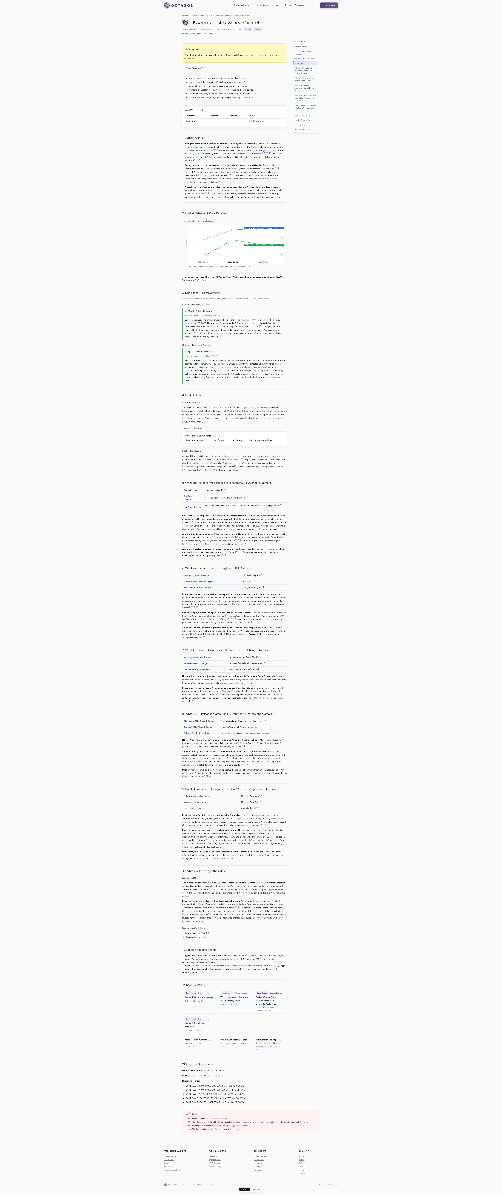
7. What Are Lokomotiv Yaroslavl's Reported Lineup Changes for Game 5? (228, 650)
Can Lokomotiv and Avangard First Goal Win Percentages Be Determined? (305, 108)
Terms (301, 1170)
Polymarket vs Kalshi (172, 1170)
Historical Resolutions (302, 129)
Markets (185, 15)
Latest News (169, 1159)
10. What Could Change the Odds (203, 871)
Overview (213, 1156)
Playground (258, 1170)
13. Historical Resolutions (197, 1064)
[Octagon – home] (178, 5)
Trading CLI (258, 1166)
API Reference (215, 1163)
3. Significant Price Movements (201, 292)
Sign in (314, 5)
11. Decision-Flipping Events (199, 949)
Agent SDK (258, 1163)
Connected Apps (261, 1156)
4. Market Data (191, 395)
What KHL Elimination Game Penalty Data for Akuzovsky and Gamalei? (305, 98)
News (278, 5)
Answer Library (215, 1166)
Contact (302, 1166)
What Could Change (302, 115)
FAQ (300, 1163)
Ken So (188, 33)
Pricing (288, 5)
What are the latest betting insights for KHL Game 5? (304, 79)
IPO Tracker (169, 1166)
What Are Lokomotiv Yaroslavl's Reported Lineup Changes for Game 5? (304, 88)
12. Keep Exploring (193, 985)
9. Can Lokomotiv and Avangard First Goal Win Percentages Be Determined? (230, 789)
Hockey (204, 15)
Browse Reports (171, 1156)
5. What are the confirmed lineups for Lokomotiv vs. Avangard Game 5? (227, 482)
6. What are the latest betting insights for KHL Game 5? (217, 568)
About (301, 1156)
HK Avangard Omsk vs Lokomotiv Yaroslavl (230, 15)
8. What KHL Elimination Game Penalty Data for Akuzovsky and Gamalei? (228, 713)
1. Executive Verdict (194, 68)
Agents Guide (215, 1159)
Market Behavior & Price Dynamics (303, 52)
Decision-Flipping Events (303, 120)
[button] (243, 5)
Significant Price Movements (305, 59)
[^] (210, 150)
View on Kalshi (190, 29)
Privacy (302, 1173)
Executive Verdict (300, 47)
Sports (195, 15)
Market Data (299, 63)
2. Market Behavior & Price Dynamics (205, 213)
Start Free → (329, 5)
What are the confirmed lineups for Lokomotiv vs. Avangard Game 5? (303, 70)
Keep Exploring (300, 125)
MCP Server (259, 1159)
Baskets (167, 1163)
